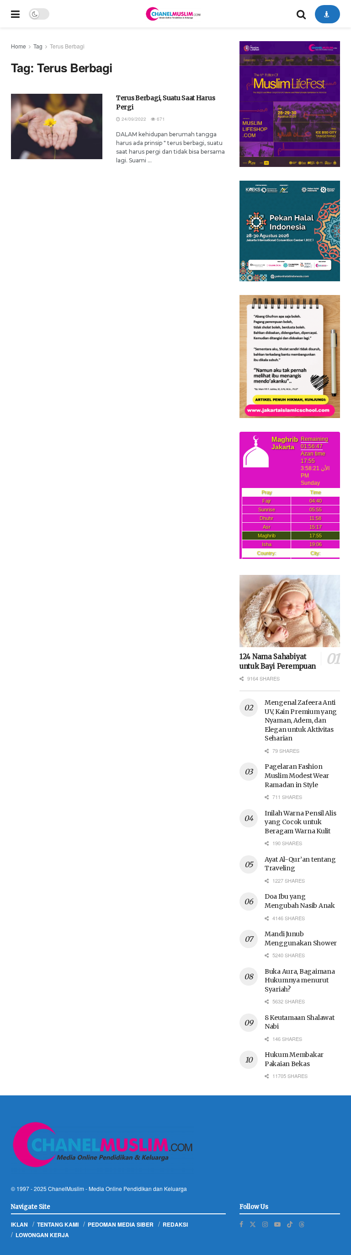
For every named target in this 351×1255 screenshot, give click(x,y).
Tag (38, 46)
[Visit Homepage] (172, 14)
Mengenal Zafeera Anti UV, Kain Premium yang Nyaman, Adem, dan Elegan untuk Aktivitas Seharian (301, 720)
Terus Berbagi (67, 46)
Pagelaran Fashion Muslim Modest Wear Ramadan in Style (297, 775)
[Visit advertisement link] (289, 104)
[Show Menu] (15, 13)
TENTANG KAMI (58, 1224)
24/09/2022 (133, 119)
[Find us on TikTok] (289, 1224)
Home (18, 46)
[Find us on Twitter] (253, 1224)
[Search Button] (301, 13)
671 (160, 119)
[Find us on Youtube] (277, 1224)
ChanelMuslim (66, 1188)
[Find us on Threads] (301, 1224)
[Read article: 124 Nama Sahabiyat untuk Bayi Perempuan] (289, 611)
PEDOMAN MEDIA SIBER (121, 1224)
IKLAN (19, 1224)
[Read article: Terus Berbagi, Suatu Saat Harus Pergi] (56, 126)
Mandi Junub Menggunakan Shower (301, 938)
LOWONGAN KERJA (42, 1235)
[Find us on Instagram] (265, 1224)
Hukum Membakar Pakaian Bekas (294, 1059)
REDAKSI (175, 1224)
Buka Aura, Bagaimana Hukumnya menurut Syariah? (300, 980)
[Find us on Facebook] (241, 1224)
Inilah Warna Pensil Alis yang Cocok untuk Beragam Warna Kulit (300, 822)
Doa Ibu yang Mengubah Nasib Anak (300, 901)
